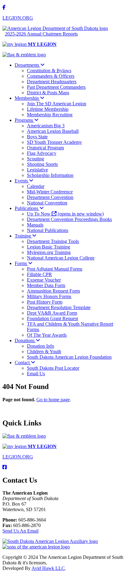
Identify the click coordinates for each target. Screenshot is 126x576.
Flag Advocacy (41, 153)
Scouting (35, 158)
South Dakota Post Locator (53, 368)
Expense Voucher (44, 279)
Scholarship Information (50, 175)
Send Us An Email (20, 530)
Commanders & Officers (50, 76)
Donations (25, 340)
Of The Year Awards (47, 335)
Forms (21, 263)
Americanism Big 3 (46, 125)
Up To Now (65, 213)
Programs (24, 120)
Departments (27, 65)
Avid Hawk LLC (48, 568)
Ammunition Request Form (53, 291)
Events (22, 180)
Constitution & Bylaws (49, 70)
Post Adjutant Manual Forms (54, 268)
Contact (23, 362)
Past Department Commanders (56, 87)
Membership (27, 98)
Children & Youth (44, 351)
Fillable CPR (39, 274)
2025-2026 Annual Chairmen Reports (41, 33)
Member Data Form (46, 285)
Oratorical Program (45, 147)
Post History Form (44, 302)
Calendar (35, 186)
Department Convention (50, 197)
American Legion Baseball (53, 131)
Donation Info (40, 346)
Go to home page (53, 399)
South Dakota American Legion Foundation (69, 357)
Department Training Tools (53, 241)
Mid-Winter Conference (50, 191)
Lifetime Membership (48, 109)
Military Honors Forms (49, 296)
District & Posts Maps (48, 92)
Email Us (36, 373)
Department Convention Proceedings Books (69, 219)
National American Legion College (60, 257)
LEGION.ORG (17, 18)
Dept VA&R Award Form (52, 313)
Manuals (35, 224)
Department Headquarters (51, 81)
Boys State (37, 136)
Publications (27, 208)
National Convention (47, 202)
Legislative (37, 169)
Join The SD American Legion (56, 103)
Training (23, 235)
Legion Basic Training (48, 246)
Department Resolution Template (59, 307)
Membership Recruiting (49, 114)
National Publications (47, 230)
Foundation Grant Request (52, 318)
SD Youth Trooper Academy (54, 142)
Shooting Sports (42, 164)
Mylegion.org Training (49, 252)
